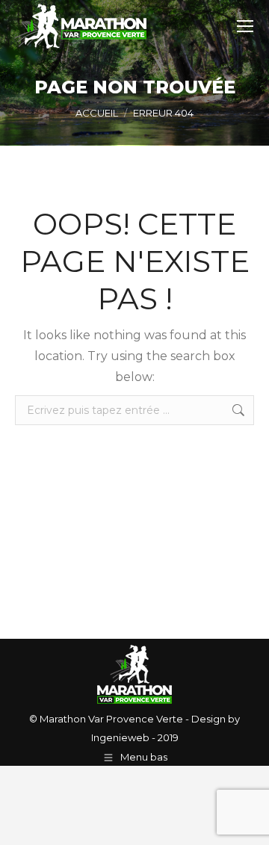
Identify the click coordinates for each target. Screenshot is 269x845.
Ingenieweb (120, 737)
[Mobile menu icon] (245, 26)
